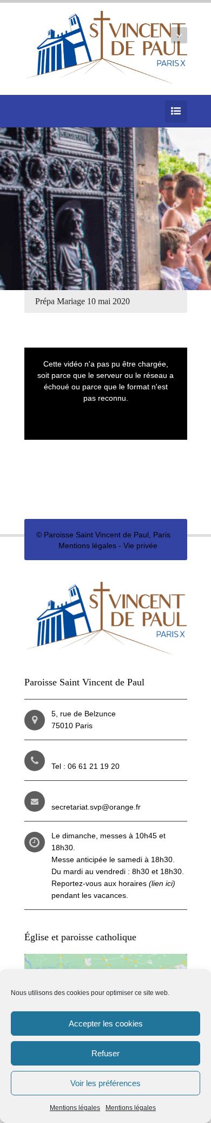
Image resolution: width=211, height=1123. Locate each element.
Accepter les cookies (106, 1023)
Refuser (105, 1053)
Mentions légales (75, 1108)
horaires (146, 883)
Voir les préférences (105, 1083)
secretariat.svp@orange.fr (96, 807)
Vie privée (140, 545)
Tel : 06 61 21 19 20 (85, 766)
